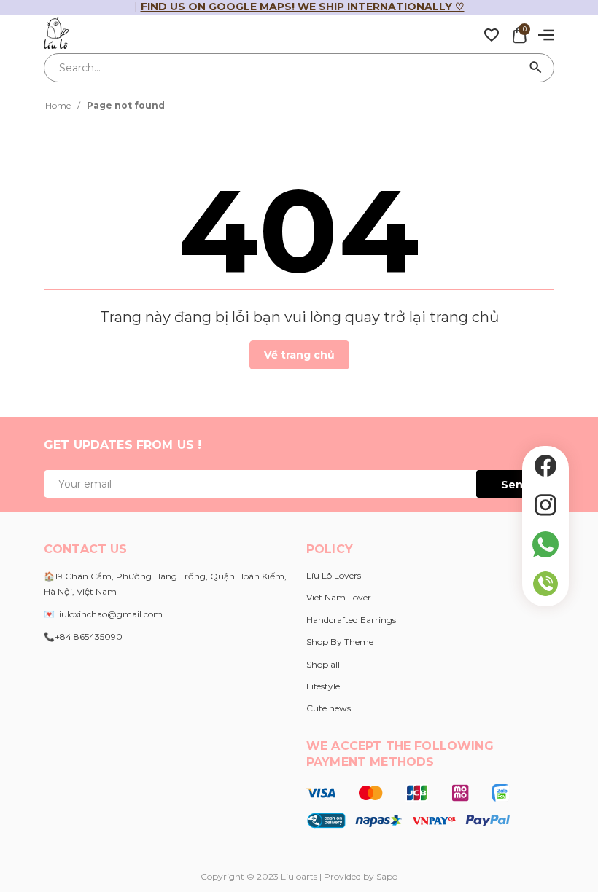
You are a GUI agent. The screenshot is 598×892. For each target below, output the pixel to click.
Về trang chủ (299, 354)
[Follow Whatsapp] (545, 544)
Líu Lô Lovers (333, 575)
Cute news (328, 708)
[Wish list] (491, 34)
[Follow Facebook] (545, 465)
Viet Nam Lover (338, 597)
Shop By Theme (339, 641)
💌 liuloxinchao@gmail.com (103, 614)
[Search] (536, 67)
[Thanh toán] (408, 805)
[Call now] (545, 583)
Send (515, 484)
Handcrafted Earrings (351, 619)
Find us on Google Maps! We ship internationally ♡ (303, 6)
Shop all (323, 664)
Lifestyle (323, 686)
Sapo (386, 876)
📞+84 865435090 (83, 636)
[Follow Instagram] (545, 505)
